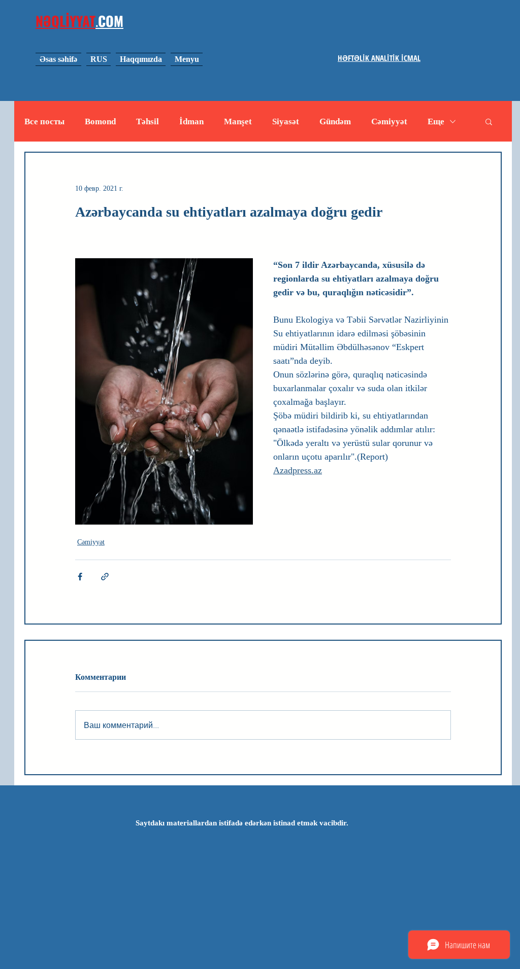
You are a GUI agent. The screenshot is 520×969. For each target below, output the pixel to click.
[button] (489, 121)
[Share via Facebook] (80, 576)
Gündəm (335, 121)
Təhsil (147, 121)
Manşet (238, 121)
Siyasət (285, 121)
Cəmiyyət (389, 121)
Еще (436, 121)
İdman (191, 121)
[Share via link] (105, 576)
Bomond (100, 121)
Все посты (44, 121)
